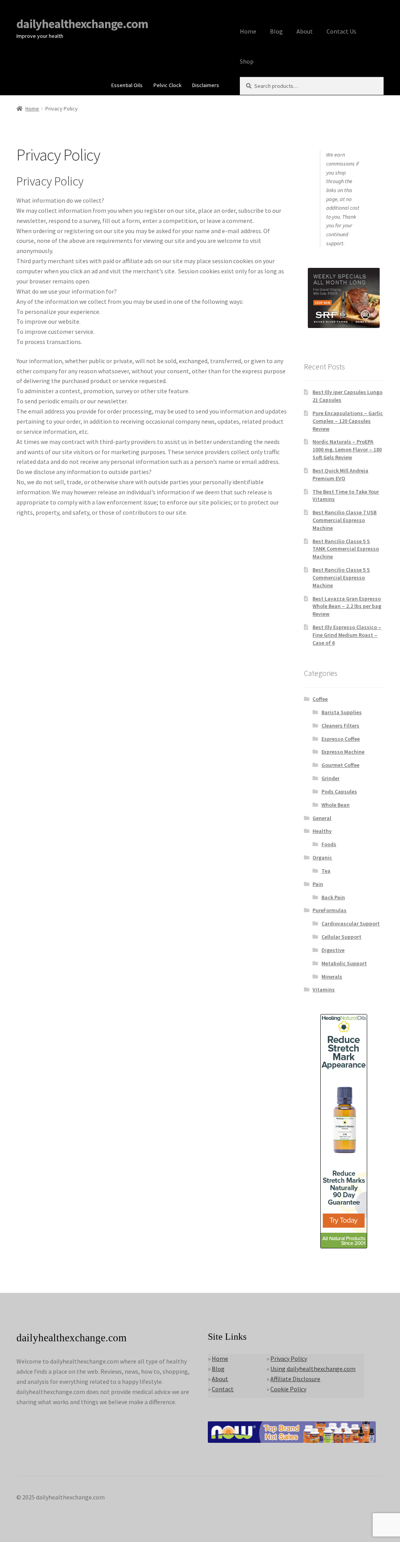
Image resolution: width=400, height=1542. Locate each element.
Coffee (320, 698)
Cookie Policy (288, 1389)
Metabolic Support (344, 963)
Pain (317, 884)
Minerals (331, 976)
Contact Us (341, 31)
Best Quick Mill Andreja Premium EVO (340, 474)
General (321, 818)
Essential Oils (127, 85)
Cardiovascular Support (350, 923)
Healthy (322, 830)
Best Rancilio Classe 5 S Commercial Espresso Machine (341, 577)
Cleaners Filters (340, 725)
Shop (247, 61)
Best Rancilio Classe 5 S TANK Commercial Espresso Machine (345, 549)
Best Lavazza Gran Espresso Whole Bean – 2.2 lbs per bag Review (346, 606)
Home (248, 31)
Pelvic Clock (168, 85)
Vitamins (323, 989)
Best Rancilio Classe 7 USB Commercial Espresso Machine (344, 520)
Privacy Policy (288, 1358)
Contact (223, 1389)
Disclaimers (205, 85)
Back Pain (333, 897)
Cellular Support (341, 936)
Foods (328, 844)
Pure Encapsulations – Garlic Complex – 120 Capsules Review (347, 421)
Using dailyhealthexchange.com (312, 1369)
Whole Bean (335, 804)
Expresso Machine (342, 751)
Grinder (330, 778)
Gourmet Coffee (340, 764)
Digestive (333, 950)
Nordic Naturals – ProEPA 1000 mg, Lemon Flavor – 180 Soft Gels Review (347, 449)
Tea (325, 870)
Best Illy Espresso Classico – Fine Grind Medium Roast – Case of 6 (346, 635)
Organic (322, 857)
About (304, 31)
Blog (276, 31)
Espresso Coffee (340, 738)
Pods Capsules (339, 791)
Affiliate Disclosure (295, 1379)
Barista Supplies (341, 712)
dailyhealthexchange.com (82, 24)
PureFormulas (329, 910)
